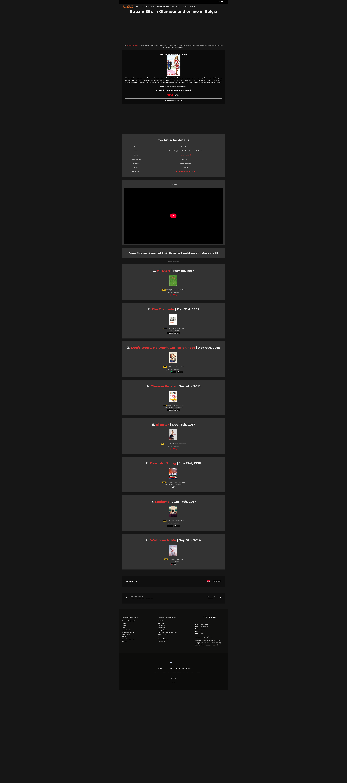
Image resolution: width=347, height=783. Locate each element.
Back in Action (126, 634)
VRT (185, 6)
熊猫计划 (124, 641)
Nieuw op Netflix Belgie (201, 624)
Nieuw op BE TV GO (200, 631)
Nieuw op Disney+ (200, 629)
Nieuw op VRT (199, 633)
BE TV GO (176, 6)
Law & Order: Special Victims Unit (167, 632)
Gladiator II (125, 625)
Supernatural (161, 628)
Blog (192, 6)
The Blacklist (161, 641)
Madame (162, 502)
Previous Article (136, 596)
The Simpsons (162, 625)
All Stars (163, 271)
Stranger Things (162, 630)
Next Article (212, 596)
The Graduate (163, 309)
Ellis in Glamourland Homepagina (185, 171)
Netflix (139, 6)
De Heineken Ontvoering (141, 599)
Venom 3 (124, 623)
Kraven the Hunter (127, 630)
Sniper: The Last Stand (128, 639)
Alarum (124, 637)
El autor (162, 425)
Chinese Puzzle (163, 386)
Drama (129, 45)
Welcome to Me (163, 540)
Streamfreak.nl (199, 645)
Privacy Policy (183, 668)
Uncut (161, 668)
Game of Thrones (163, 634)
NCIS (159, 637)
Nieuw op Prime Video (201, 626)
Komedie (135, 45)
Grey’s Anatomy (162, 623)
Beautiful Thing (163, 463)
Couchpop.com (199, 643)
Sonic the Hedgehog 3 (128, 621)
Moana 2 (124, 628)
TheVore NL (198, 640)
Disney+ (150, 6)
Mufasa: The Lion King (128, 632)
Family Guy (161, 621)
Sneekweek (212, 599)
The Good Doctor (163, 639)
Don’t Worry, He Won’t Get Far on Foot (163, 348)
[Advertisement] (173, 29)
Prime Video (163, 6)
